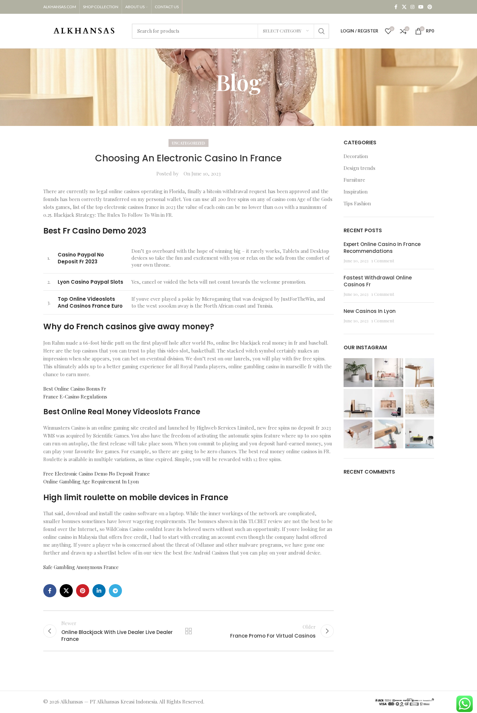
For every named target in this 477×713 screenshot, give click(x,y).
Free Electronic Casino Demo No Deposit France (96, 473)
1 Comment (382, 260)
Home (235, 102)
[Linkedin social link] (99, 590)
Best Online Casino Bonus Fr (74, 388)
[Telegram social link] (115, 590)
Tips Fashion (357, 203)
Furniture (354, 179)
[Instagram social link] (412, 7)
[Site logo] (84, 30)
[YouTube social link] (421, 7)
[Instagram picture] (358, 372)
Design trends (359, 168)
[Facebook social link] (396, 7)
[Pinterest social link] (430, 7)
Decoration (356, 156)
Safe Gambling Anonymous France (81, 567)
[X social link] (404, 7)
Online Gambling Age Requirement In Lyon (91, 481)
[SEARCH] (321, 31)
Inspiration (356, 191)
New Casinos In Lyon (370, 311)
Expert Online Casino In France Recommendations (382, 248)
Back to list (188, 631)
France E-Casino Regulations (75, 396)
